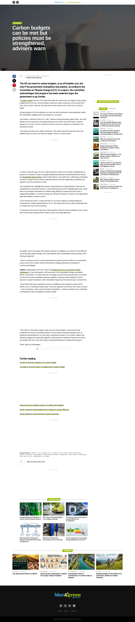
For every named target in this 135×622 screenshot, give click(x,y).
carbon (44, 453)
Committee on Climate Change (63, 453)
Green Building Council (51, 454)
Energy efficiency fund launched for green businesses (39, 414)
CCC (50, 453)
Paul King (23, 456)
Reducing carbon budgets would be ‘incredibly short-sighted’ (42, 405)
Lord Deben (82, 454)
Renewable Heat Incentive (32, 177)
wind (47, 456)
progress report (26, 100)
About (66, 611)
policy (30, 456)
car (39, 453)
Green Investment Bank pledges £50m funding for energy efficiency (44, 410)
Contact (73, 611)
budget (34, 453)
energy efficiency (26, 454)
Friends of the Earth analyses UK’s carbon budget (38, 362)
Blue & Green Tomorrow (34, 77)
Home (60, 611)
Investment (73, 454)
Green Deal (64, 454)
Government (38, 454)
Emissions (78, 453)
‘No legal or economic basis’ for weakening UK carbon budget (42, 367)
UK (44, 456)
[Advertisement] (54, 153)
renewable (37, 456)
